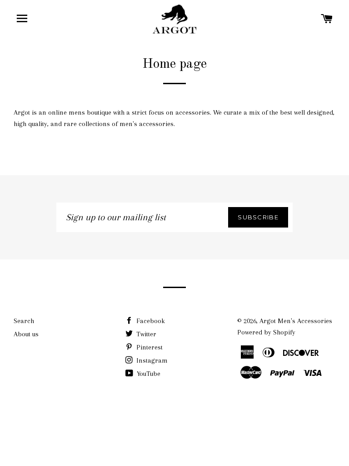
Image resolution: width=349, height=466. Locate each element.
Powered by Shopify (266, 332)
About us (26, 334)
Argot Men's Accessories (295, 321)
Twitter (145, 334)
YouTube (147, 374)
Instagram (151, 360)
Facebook (150, 321)
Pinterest (149, 347)
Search (24, 321)
